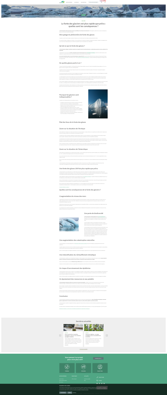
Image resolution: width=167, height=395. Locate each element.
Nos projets (76, 2)
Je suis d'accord (63, 392)
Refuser (70, 392)
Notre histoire (61, 378)
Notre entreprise (69, 2)
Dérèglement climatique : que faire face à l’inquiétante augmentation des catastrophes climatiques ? (74, 308)
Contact (100, 380)
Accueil (60, 5)
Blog (85, 380)
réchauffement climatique (87, 176)
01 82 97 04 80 (101, 377)
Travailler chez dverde (93, 2)
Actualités (64, 5)
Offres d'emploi (74, 378)
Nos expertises (83, 2)
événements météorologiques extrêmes (81, 243)
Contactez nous (98, 358)
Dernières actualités (87, 378)
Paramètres (74, 392)
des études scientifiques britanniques (83, 57)
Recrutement (74, 376)
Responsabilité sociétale (63, 380)
